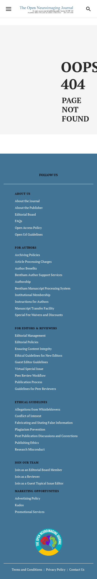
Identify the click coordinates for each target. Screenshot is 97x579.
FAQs (18, 221)
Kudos (19, 505)
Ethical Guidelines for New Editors (38, 355)
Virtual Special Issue (29, 369)
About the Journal (27, 201)
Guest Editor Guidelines (31, 362)
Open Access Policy (28, 227)
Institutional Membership (32, 295)
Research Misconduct (30, 449)
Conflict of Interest (28, 416)
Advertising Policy (27, 498)
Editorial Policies (26, 342)
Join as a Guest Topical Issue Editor (39, 483)
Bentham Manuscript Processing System (42, 288)
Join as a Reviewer (27, 476)
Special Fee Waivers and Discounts (39, 315)
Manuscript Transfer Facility (34, 308)
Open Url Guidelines (29, 234)
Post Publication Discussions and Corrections (46, 436)
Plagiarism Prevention (30, 429)
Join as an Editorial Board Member (38, 470)
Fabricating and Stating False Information (44, 422)
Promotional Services (29, 512)
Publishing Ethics (27, 442)
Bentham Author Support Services (38, 275)
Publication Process (28, 382)
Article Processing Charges (33, 261)
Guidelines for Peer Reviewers (35, 389)
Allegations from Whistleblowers (37, 409)
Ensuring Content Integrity (33, 349)
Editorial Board (25, 214)
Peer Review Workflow (30, 375)
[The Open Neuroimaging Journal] (49, 542)
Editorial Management (30, 335)
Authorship (23, 281)
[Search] (88, 9)
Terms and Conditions (27, 569)
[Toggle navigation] (8, 9)
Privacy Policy (55, 569)
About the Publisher (29, 208)
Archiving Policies (27, 255)
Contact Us (76, 569)
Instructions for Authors (31, 301)
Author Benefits (26, 268)
